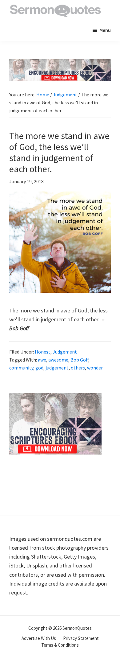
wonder (95, 368)
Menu (105, 30)
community (21, 368)
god (39, 368)
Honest (42, 352)
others (78, 368)
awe (42, 360)
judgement (57, 368)
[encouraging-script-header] (60, 63)
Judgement (65, 352)
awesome (58, 360)
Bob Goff (79, 360)
